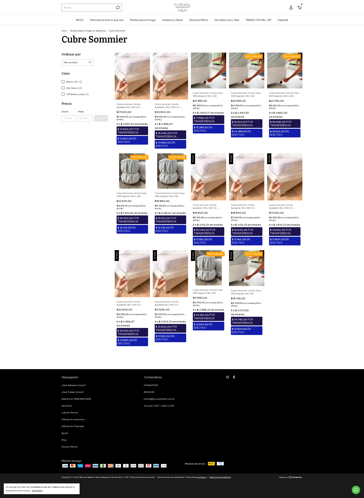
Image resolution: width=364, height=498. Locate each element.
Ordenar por (71, 54)
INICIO (80, 20)
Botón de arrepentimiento (220, 477)
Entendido (37, 490)
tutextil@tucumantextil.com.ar (159, 398)
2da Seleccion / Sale (226, 20)
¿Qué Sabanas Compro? (74, 385)
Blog (64, 439)
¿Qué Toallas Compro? (73, 392)
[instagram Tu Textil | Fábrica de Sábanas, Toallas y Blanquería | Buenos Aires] (227, 377)
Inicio (64, 30)
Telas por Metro (198, 20)
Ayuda (65, 433)
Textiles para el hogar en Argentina (88, 30)
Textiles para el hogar (143, 20)
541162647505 (151, 385)
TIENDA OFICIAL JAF (258, 20)
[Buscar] (117, 7)
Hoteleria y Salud (172, 20)
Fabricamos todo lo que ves (106, 20)
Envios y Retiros (69, 446)
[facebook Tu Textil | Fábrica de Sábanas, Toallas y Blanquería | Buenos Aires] (233, 377)
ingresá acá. (201, 477)
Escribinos (67, 405)
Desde (65, 111)
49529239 (149, 392)
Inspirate (283, 20)
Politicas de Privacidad (73, 426)
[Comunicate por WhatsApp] (356, 490)
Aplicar (101, 118)
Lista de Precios (70, 412)
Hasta (81, 111)
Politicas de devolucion (73, 419)
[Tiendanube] (290, 477)
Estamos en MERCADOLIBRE (76, 398)
